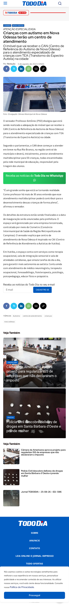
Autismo (16, 316)
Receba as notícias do (34, 175)
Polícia (11, 417)
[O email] (36, 69)
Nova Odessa (18, 25)
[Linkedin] (21, 69)
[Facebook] (6, 69)
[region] (34, 587)
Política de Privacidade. (22, 587)
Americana (12, 362)
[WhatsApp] (28, 69)
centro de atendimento (32, 316)
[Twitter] (14, 69)
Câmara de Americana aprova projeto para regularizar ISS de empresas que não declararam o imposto (43, 452)
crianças (48, 316)
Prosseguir (34, 595)
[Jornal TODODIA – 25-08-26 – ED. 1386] (11, 498)
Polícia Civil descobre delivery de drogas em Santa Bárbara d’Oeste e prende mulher (42, 473)
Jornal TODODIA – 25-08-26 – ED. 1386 (41, 491)
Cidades (7, 25)
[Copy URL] (43, 69)
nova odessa (9, 321)
